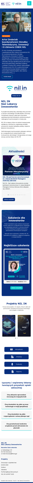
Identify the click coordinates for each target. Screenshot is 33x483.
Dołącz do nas (16, 95)
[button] (8, 195)
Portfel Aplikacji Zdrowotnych (9, 472)
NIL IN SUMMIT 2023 (7, 474)
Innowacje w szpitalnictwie (8, 462)
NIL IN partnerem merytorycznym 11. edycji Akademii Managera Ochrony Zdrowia (16, 179)
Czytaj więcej (7, 76)
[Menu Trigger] (29, 3)
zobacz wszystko (9, 199)
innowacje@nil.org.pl (11, 453)
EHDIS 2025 (4, 465)
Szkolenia (4, 469)
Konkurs (3, 467)
